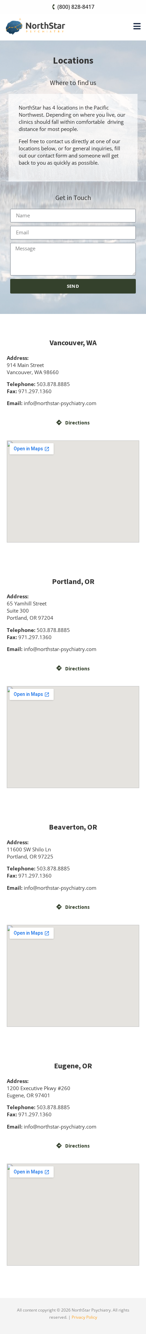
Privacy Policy (84, 1317)
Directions (77, 422)
